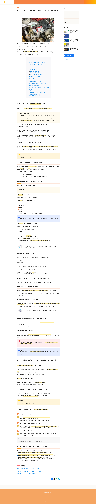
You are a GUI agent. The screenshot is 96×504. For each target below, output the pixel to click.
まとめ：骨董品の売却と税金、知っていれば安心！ (37, 95)
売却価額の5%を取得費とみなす (34, 85)
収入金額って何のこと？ (34, 69)
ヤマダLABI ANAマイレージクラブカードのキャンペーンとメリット (74, 49)
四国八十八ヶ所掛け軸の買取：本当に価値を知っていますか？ (28, 468)
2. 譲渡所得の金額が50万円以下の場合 (35, 81)
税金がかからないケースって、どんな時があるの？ (37, 78)
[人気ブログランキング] (69, 55)
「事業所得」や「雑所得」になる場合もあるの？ (37, 65)
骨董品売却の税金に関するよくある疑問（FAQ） (37, 94)
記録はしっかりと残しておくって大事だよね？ (37, 89)
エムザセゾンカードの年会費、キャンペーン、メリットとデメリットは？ (74, 40)
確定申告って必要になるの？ (34, 90)
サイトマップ (37, 1)
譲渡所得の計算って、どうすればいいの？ (36, 67)
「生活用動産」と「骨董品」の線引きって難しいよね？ (38, 92)
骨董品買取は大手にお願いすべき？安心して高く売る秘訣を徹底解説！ (30, 471)
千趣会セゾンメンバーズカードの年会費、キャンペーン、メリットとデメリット (74, 36)
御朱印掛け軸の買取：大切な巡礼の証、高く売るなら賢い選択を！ (29, 470)
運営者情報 (53, 1)
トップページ (22, 1)
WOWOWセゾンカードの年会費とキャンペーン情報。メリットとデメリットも (74, 31)
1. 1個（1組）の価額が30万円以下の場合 (36, 80)
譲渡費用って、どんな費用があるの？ (36, 72)
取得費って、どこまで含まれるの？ (36, 71)
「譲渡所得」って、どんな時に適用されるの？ (37, 64)
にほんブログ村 (66, 60)
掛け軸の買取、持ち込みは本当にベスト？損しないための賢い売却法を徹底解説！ (32, 466)
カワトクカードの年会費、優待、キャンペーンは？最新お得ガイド (74, 45)
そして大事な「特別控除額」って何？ (36, 74)
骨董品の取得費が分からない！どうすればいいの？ (37, 83)
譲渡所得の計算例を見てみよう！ (35, 76)
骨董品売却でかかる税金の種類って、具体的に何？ (37, 62)
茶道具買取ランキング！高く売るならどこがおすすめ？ (27, 473)
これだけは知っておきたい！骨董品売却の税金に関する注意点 (39, 87)
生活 (73, 32)
